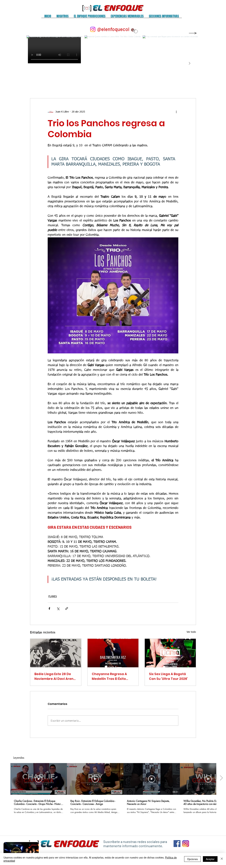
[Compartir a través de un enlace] (66, 608)
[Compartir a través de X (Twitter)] (58, 608)
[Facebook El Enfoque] (177, 843)
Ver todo (191, 632)
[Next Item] (189, 63)
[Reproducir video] (38, 778)
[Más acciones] (176, 112)
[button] (62, 17)
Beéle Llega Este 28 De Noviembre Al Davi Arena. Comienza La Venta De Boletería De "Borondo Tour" (55, 676)
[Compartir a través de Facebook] (49, 608)
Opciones (192, 859)
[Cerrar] (222, 859)
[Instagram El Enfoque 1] (185, 843)
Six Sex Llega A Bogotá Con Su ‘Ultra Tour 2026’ (168, 676)
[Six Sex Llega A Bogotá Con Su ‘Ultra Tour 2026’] (170, 653)
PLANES (52, 596)
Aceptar (210, 859)
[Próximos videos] (221, 778)
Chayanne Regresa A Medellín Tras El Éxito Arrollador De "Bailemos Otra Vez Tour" (111, 676)
